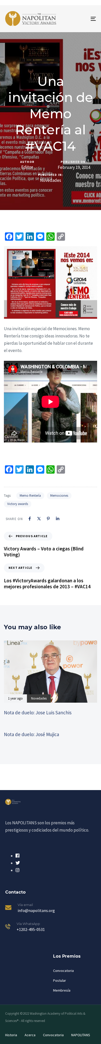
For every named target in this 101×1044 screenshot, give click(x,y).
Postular (59, 980)
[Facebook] (30, 519)
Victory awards (17, 504)
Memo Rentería (30, 495)
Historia (11, 1035)
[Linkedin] (58, 519)
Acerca (30, 1035)
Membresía (61, 990)
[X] (39, 519)
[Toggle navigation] (81, 18)
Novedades (50, 180)
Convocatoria (63, 970)
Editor (27, 167)
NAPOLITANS (80, 1035)
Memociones (59, 495)
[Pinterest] (48, 519)
